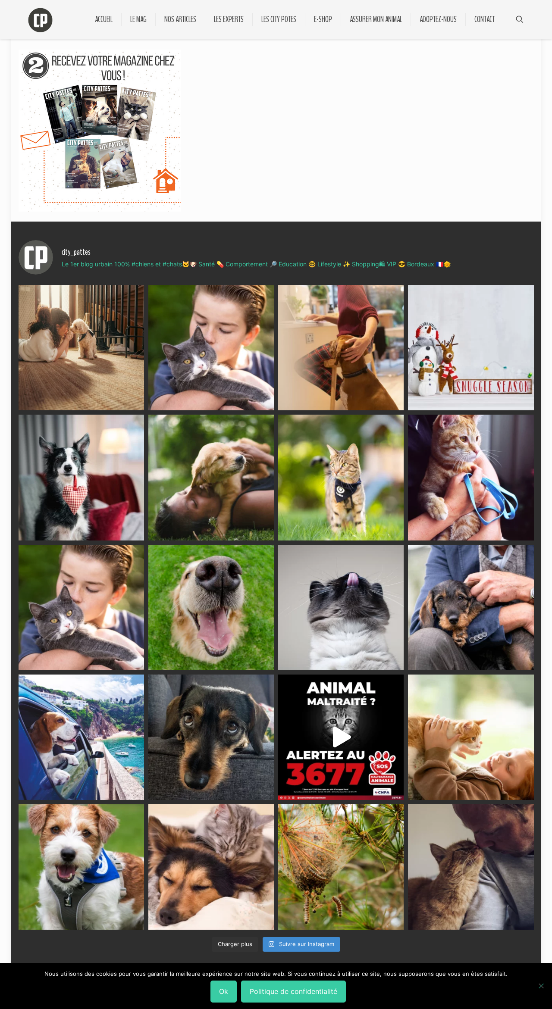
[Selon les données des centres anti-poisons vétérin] (341, 867)
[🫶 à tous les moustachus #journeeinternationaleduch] (341, 607)
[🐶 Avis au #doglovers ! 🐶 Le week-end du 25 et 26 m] (81, 867)
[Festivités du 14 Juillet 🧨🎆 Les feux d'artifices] (211, 737)
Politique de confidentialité (293, 991)
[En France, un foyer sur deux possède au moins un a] (470, 737)
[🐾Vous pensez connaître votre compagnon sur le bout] (211, 347)
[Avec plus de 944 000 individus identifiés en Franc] (470, 867)
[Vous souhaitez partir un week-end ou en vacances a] (81, 737)
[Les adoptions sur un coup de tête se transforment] (81, 477)
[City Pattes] (40, 19)
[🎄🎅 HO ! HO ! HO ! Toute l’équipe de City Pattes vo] (470, 347)
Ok (223, 991)
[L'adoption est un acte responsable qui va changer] (211, 477)
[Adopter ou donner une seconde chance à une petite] (470, 607)
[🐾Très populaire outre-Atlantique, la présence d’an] (341, 347)
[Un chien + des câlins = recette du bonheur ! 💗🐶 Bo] (211, 607)
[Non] (541, 985)
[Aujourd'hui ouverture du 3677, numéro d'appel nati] (341, 737)
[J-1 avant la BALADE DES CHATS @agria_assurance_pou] (341, 477)
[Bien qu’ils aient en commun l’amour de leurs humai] (211, 867)
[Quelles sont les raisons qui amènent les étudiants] (470, 477)
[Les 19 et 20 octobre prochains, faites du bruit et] (81, 607)
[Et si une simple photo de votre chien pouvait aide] (81, 347)
